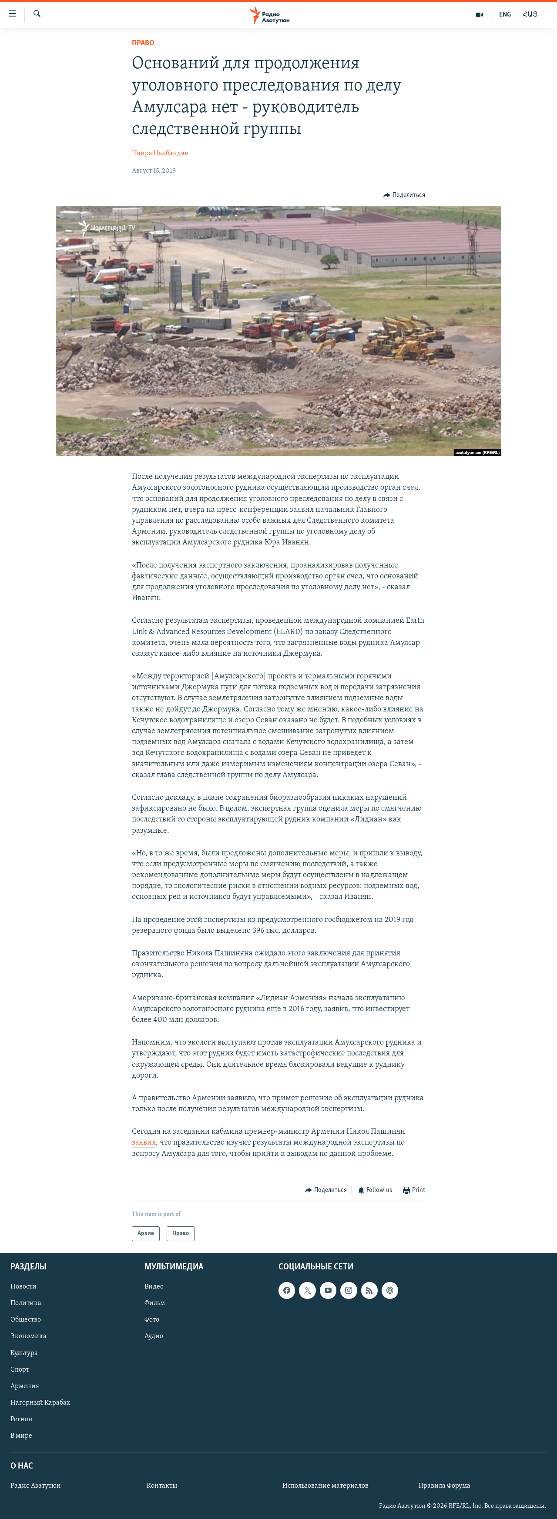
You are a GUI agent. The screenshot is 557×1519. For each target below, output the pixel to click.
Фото (151, 1320)
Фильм (154, 1303)
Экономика (28, 1336)
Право (143, 43)
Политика (25, 1303)
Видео (154, 1287)
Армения (24, 1386)
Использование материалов (325, 1486)
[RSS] (369, 1290)
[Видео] (479, 15)
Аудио (153, 1336)
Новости (23, 1287)
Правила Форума (444, 1486)
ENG (505, 14)
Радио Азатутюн (35, 1486)
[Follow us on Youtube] (328, 1290)
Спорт (19, 1369)
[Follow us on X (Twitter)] (307, 1290)
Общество (25, 1320)
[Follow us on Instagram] (348, 1290)
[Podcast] (390, 1290)
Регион (21, 1419)
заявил (144, 1143)
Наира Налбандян (160, 153)
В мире (21, 1435)
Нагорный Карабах (40, 1402)
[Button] (404, 195)
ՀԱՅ (530, 14)
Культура (24, 1353)
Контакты (162, 1486)
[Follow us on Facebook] (286, 1290)
